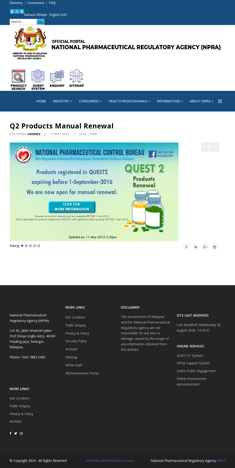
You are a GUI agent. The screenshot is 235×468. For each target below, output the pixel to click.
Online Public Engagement (196, 371)
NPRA (221, 460)
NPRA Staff (73, 365)
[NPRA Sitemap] (76, 80)
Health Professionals (128, 101)
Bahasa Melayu (35, 14)
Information (168, 101)
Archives (16, 421)
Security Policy (76, 341)
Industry (61, 101)
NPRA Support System (193, 363)
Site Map (92, 460)
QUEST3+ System (190, 355)
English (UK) (58, 14)
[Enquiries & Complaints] (57, 80)
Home (41, 101)
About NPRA (200, 101)
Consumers (89, 101)
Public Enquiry (20, 406)
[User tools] (210, 147)
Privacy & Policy (21, 414)
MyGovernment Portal (81, 373)
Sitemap (71, 357)
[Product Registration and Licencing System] (38, 80)
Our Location (19, 398)
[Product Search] (19, 80)
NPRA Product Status (117, 460)
